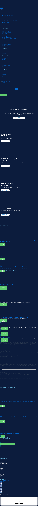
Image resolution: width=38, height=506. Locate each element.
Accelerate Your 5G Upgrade (7, 301)
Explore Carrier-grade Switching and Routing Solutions (14, 317)
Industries (4, 53)
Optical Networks (3, 462)
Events (1, 469)
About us (3, 9)
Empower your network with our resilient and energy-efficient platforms (13, 318)
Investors (4, 83)
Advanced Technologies (6, 81)
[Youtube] (1, 491)
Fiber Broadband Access (4, 461)
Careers (1, 476)
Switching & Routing (3, 463)
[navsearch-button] (0, 97)
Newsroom (2, 468)
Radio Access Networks (4, 459)
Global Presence (5, 82)
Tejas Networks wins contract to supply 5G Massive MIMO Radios (16, 256)
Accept (19, 503)
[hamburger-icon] (1, 8)
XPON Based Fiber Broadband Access (9, 284)
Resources (2, 467)
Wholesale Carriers (5, 337)
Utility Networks (4, 331)
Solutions (4, 26)
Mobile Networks (4, 326)
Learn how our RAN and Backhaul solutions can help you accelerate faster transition (15, 302)
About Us (1, 473)
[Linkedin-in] (1, 486)
